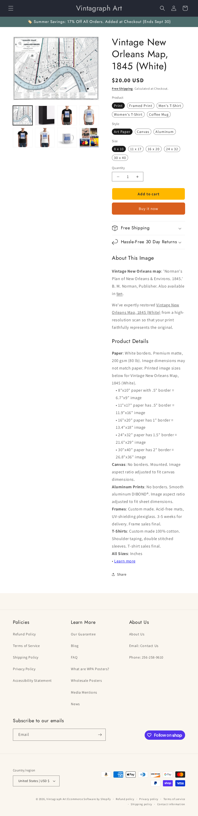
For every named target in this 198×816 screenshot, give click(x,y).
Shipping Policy (25, 657)
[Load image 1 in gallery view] (22, 115)
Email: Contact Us (144, 645)
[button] (10, 8)
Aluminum (164, 131)
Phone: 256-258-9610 (146, 657)
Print (118, 105)
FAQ (74, 657)
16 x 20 (154, 149)
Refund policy (125, 799)
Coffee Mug (159, 114)
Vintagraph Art (56, 799)
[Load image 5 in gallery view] (22, 137)
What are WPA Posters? (90, 669)
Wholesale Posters (86, 680)
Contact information (171, 804)
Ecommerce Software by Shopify (89, 799)
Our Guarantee (83, 634)
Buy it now (148, 208)
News (75, 704)
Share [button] (122, 574)
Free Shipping (122, 88)
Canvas (143, 131)
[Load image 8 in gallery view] (89, 137)
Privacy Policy (24, 669)
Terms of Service (26, 645)
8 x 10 (119, 149)
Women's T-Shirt (128, 114)
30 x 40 (120, 157)
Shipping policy (141, 804)
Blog (74, 645)
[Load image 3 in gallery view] (67, 115)
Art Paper (122, 131)
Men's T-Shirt (170, 105)
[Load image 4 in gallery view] (89, 115)
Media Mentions (84, 692)
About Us (137, 634)
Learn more (124, 561)
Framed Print (140, 105)
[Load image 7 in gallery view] (67, 137)
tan (120, 293)
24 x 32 (172, 149)
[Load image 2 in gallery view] (45, 115)
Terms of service (174, 799)
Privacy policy (148, 799)
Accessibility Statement (32, 680)
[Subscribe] (99, 735)
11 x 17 (136, 149)
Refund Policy (24, 634)
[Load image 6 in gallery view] (45, 137)
